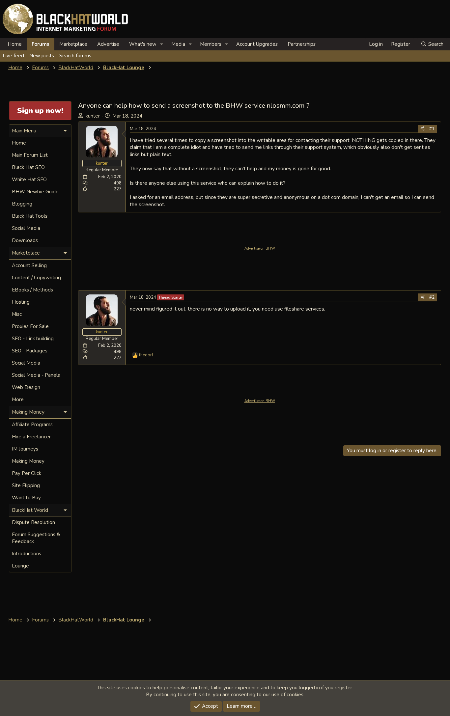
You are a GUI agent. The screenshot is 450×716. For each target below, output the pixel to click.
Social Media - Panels (36, 375)
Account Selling (29, 265)
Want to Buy (26, 497)
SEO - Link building (33, 338)
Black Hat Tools (29, 216)
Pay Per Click (26, 473)
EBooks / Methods (32, 290)
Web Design (26, 387)
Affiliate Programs (32, 424)
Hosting (21, 302)
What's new (142, 44)
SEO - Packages (29, 350)
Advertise (108, 44)
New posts (41, 55)
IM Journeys (25, 449)
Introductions (26, 553)
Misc (17, 314)
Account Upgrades (257, 44)
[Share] (422, 129)
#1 (432, 129)
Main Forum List (30, 155)
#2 (432, 297)
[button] (161, 44)
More (18, 399)
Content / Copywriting (36, 277)
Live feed (13, 55)
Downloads (25, 240)
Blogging (22, 204)
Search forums (75, 55)
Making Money (28, 461)
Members (210, 44)
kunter (93, 116)
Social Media (26, 228)
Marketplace (73, 44)
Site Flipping (26, 485)
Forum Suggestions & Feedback (36, 538)
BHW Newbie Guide (35, 191)
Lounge (20, 566)
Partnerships (302, 44)
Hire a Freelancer (31, 436)
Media (178, 44)
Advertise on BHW (259, 248)
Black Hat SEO (28, 167)
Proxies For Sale (30, 326)
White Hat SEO (29, 179)
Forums (40, 44)
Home (15, 44)
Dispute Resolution (33, 522)
